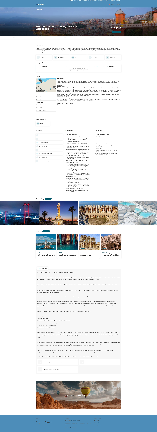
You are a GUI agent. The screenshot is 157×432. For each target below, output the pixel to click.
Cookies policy (96, 422)
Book (117, 32)
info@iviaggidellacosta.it (115, 0)
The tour (14, 37)
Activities (116, 37)
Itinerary (65, 37)
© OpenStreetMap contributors (41, 78)
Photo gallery (91, 37)
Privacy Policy (96, 420)
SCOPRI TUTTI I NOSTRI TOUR (142, 37)
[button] (1, 37)
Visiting (40, 37)
